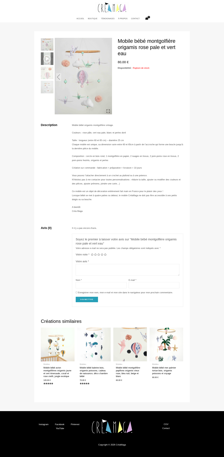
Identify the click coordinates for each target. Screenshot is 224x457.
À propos (122, 19)
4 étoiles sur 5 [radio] (102, 254)
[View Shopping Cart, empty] (146, 18)
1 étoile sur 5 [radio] (92, 254)
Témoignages (107, 19)
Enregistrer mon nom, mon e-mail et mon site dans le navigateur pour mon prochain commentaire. (125, 292)
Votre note (82, 254)
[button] (108, 77)
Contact (135, 19)
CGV (166, 424)
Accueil (80, 19)
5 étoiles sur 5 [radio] (105, 254)
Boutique (92, 19)
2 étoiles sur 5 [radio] (95, 254)
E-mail (132, 280)
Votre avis (82, 261)
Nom (79, 280)
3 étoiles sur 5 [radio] (98, 254)
